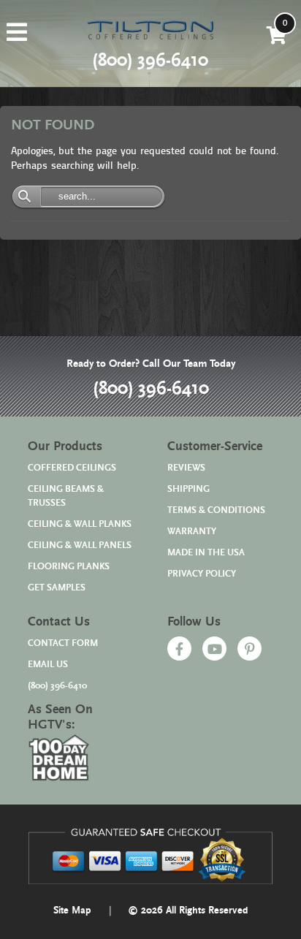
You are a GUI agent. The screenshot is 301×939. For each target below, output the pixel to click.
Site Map (72, 910)
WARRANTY (191, 531)
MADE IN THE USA (206, 552)
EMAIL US (48, 664)
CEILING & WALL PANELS (80, 545)
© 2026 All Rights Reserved (188, 910)
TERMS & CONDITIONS (216, 510)
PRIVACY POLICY (201, 574)
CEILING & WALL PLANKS (80, 524)
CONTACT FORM (63, 643)
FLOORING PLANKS (69, 566)
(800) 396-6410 (151, 389)
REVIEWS (186, 468)
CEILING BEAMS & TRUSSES (66, 496)
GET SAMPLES (56, 587)
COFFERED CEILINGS (72, 468)
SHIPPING (188, 489)
